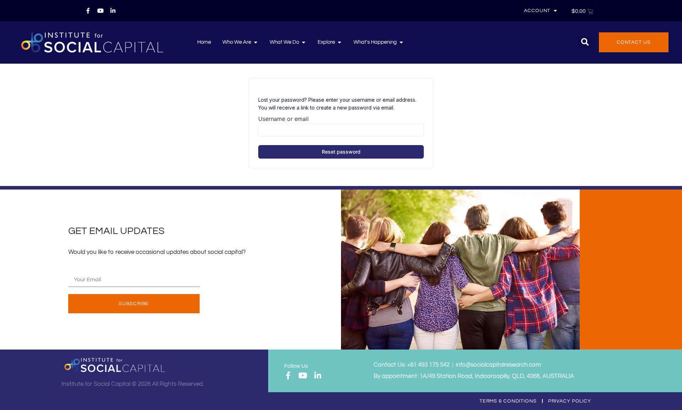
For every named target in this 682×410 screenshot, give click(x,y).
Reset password (341, 152)
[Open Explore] (339, 42)
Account (537, 10)
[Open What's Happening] (401, 42)
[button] (585, 42)
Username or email (283, 119)
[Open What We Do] (303, 42)
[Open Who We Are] (255, 42)
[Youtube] (100, 11)
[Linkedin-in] (113, 11)
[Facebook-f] (88, 11)
